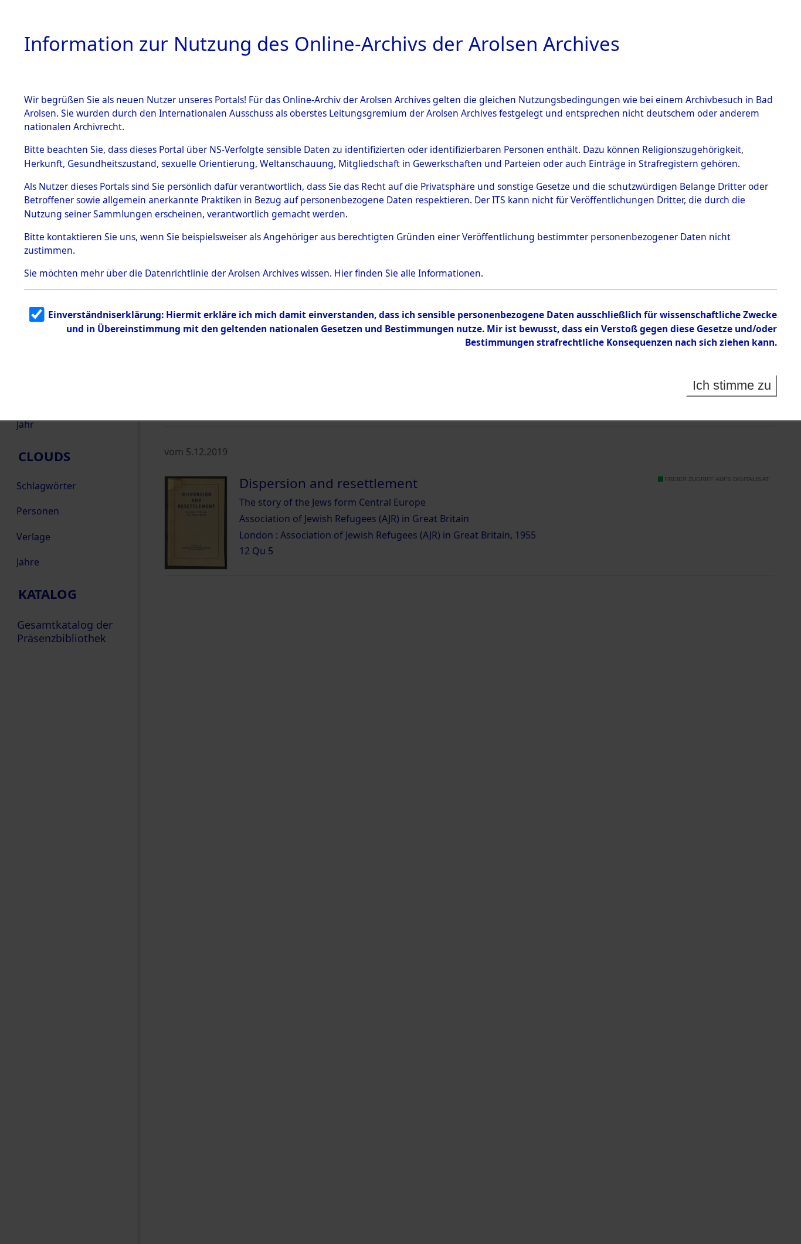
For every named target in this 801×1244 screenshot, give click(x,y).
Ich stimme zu (732, 385)
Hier (343, 273)
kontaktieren (74, 236)
